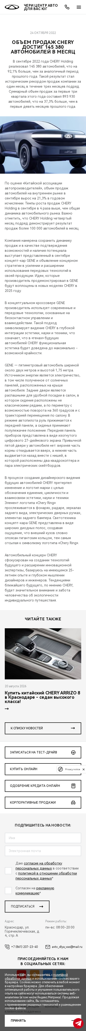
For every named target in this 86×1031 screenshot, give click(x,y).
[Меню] (79, 7)
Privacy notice (72, 769)
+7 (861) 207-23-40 (24, 947)
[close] (84, 769)
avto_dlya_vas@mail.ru (67, 947)
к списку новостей (27, 728)
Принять (18, 1020)
